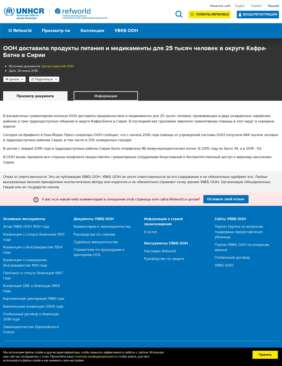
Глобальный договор (232, 257)
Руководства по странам (94, 234)
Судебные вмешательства (96, 241)
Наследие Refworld (160, 250)
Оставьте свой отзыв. (226, 199)
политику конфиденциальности (96, 356)
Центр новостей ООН (57, 66)
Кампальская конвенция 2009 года (33, 306)
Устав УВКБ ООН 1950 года (26, 226)
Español (256, 6)
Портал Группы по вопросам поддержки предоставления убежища (239, 231)
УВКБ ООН (224, 265)
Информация (105, 96)
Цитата (14, 79)
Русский (273, 6)
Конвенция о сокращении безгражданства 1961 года (25, 262)
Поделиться (44, 79)
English (240, 6)
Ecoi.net (150, 231)
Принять (265, 354)
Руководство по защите (164, 258)
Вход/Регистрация (260, 14)
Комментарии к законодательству (102, 226)
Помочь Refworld (212, 14)
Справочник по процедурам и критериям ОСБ (99, 252)
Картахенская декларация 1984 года (33, 298)
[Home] (55, 13)
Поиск (178, 14)
